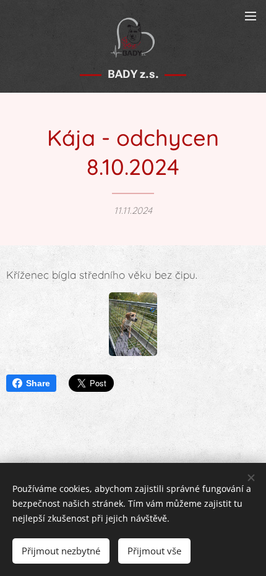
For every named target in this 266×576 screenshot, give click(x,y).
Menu (250, 15)
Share (38, 383)
